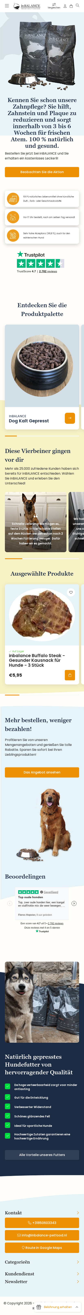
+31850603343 (44, 1222)
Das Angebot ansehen (42, 772)
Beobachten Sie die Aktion (42, 172)
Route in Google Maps (43, 1247)
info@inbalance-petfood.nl (44, 1235)
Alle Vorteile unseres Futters (42, 1155)
